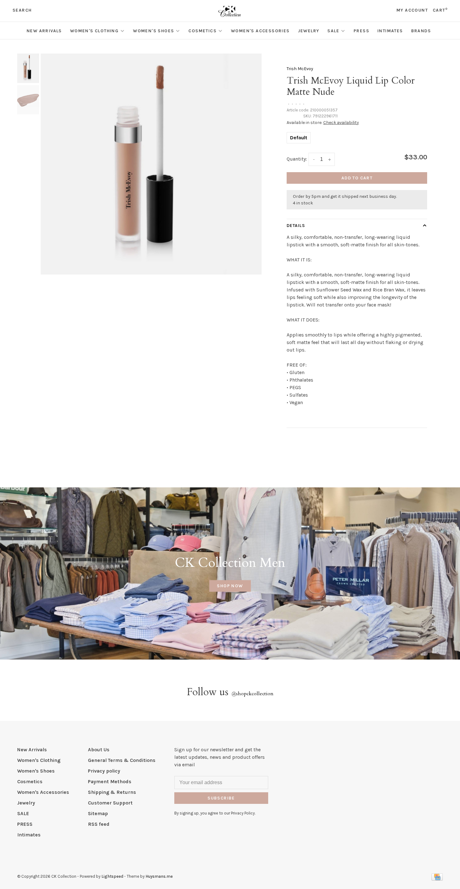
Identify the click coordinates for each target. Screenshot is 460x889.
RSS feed (99, 824)
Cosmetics (202, 30)
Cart (440, 10)
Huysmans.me (159, 876)
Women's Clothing (94, 30)
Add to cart (356, 178)
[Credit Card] (437, 879)
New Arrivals (44, 30)
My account (412, 10)
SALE (333, 30)
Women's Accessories (260, 30)
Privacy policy (104, 771)
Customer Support (110, 803)
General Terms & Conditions (122, 760)
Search (22, 10)
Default (298, 138)
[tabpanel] (151, 164)
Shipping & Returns (112, 792)
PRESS (361, 30)
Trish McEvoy (300, 68)
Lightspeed (112, 876)
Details (296, 225)
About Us (99, 750)
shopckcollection (252, 693)
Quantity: (297, 159)
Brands (421, 30)
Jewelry (308, 30)
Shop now (230, 586)
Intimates (390, 30)
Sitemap (98, 813)
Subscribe (221, 798)
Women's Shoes (153, 30)
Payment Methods (109, 781)
